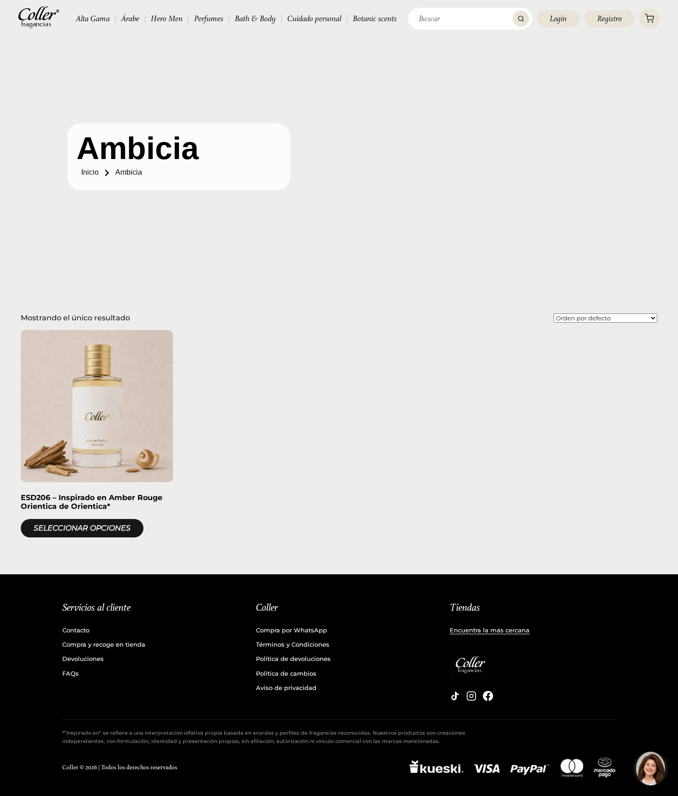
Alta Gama (93, 18)
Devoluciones (83, 658)
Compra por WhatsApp (291, 630)
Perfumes (208, 18)
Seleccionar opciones (82, 528)
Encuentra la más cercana (489, 630)
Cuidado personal (314, 18)
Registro (609, 18)
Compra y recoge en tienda (103, 644)
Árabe (130, 18)
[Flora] (650, 768)
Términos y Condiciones (292, 644)
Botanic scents (375, 18)
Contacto (75, 630)
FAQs (70, 673)
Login (558, 18)
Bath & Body (255, 18)
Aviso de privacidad (286, 687)
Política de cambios (286, 673)
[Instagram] (471, 696)
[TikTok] (455, 696)
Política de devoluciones (293, 658)
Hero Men (167, 18)
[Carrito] (649, 18)
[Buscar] (521, 19)
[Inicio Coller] (38, 17)
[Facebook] (488, 696)
